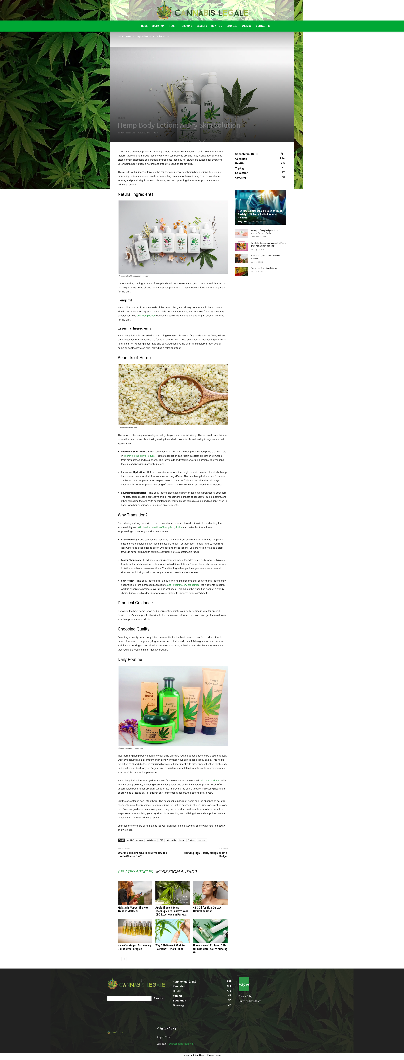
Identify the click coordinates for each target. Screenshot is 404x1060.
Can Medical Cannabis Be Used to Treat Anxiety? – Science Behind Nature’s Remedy (260, 214)
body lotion (151, 840)
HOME (144, 25)
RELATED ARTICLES (135, 871)
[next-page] (125, 959)
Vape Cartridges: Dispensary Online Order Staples (134, 947)
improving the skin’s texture (139, 455)
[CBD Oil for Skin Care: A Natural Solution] (210, 893)
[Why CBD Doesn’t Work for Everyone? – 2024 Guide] (172, 931)
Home (120, 36)
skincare (201, 840)
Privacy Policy (245, 996)
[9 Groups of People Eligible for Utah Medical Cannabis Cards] (241, 233)
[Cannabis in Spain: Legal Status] (241, 271)
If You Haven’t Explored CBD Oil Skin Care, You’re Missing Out (210, 949)
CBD (161, 840)
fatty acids (171, 840)
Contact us (263, 25)
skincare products (209, 780)
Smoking (246, 25)
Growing (187, 25)
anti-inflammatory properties (183, 584)
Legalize (232, 25)
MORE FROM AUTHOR (176, 871)
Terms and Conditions (250, 1000)
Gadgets (201, 25)
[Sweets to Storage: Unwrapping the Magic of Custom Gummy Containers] (241, 246)
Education (158, 25)
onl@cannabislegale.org (181, 1043)
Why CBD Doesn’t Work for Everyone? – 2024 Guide (170, 947)
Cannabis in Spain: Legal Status (264, 268)
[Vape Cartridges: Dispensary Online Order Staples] (135, 931)
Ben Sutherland (128, 133)
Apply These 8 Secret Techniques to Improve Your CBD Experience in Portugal (171, 911)
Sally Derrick (244, 221)
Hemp (181, 840)
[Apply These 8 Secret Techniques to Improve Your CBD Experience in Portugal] (172, 893)
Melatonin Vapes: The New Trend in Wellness (133, 909)
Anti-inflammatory (135, 840)
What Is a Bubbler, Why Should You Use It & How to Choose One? (142, 854)
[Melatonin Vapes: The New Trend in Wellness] (135, 893)
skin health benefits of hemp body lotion (160, 527)
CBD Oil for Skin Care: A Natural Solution (207, 909)
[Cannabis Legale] (202, 10)
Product (191, 840)
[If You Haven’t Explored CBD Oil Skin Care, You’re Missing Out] (210, 931)
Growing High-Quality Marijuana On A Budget (206, 854)
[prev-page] (120, 959)
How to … (216, 25)
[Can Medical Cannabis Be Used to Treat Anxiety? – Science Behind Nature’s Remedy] (260, 207)
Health (173, 25)
